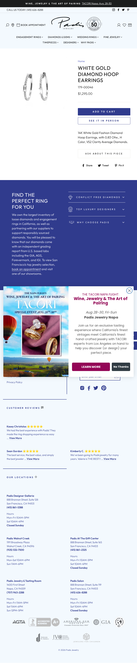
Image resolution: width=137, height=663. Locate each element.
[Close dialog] (129, 290)
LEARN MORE (91, 367)
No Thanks (120, 367)
